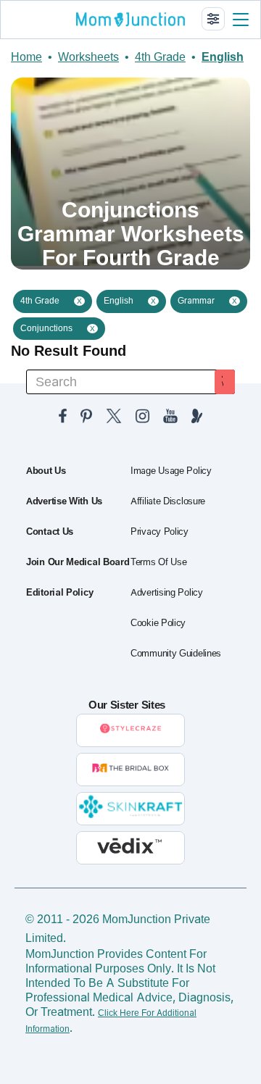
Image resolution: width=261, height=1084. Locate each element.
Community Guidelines (175, 654)
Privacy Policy (159, 532)
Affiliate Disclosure (167, 501)
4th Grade (160, 57)
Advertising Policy (166, 593)
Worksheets (88, 57)
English (223, 57)
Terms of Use (158, 562)
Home (26, 57)
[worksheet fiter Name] (213, 19)
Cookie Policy (158, 623)
